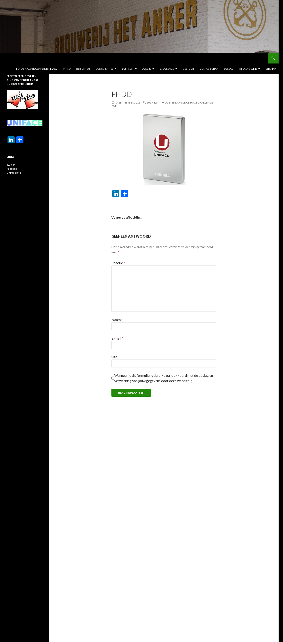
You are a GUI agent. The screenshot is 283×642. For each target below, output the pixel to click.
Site (114, 357)
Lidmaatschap (209, 68)
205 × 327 (152, 102)
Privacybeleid (248, 68)
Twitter (11, 164)
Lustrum (128, 68)
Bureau (228, 68)
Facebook (12, 168)
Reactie (118, 263)
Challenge (167, 68)
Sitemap (271, 68)
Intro (67, 68)
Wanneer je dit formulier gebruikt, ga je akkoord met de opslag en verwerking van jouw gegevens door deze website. (163, 378)
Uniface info (14, 172)
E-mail (117, 338)
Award (146, 68)
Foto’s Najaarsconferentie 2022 (36, 68)
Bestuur (188, 68)
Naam (117, 319)
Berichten (83, 68)
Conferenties (104, 68)
